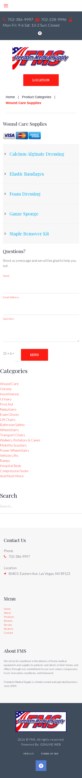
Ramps (5, 460)
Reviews (8, 628)
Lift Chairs (7, 419)
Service (8, 624)
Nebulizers (8, 409)
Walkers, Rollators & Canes (20, 440)
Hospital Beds (10, 466)
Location (41, 80)
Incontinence (9, 394)
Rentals (8, 620)
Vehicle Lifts (9, 455)
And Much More (12, 476)
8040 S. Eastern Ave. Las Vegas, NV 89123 (39, 573)
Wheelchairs (9, 430)
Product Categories (36, 97)
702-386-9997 (20, 19)
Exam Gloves (9, 414)
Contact (8, 632)
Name (6, 275)
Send (34, 355)
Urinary (5, 399)
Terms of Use (50, 753)
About (7, 612)
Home (10, 97)
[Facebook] (40, 33)
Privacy (28, 753)
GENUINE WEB (50, 744)
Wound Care (9, 384)
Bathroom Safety (12, 425)
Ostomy (6, 389)
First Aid (6, 404)
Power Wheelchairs (14, 450)
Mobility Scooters (13, 445)
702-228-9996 (54, 19)
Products (9, 616)
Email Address (11, 297)
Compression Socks (14, 471)
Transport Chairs (12, 435)
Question (8, 318)
